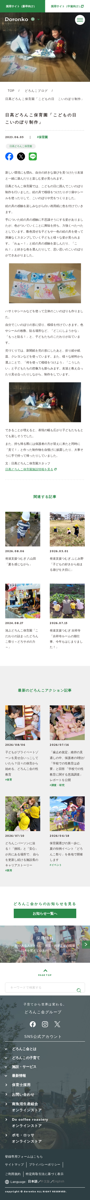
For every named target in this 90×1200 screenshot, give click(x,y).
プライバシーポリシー (44, 1164)
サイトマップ (14, 1164)
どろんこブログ (36, 90)
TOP (11, 90)
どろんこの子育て (26, 1058)
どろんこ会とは (24, 1049)
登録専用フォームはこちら (24, 1156)
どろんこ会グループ (43, 1012)
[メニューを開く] (80, 20)
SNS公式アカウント (43, 1036)
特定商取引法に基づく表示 (45, 1174)
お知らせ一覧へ (45, 913)
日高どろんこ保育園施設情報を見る (31, 469)
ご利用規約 (13, 1174)
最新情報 (19, 1076)
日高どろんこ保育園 (21, 146)
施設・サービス (24, 1067)
